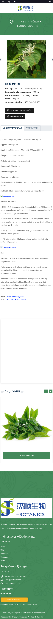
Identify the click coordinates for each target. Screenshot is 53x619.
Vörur (35, 22)
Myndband (4, 554)
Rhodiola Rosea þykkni (16, 299)
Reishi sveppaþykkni (15, 296)
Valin (2, 550)
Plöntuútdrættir (27, 26)
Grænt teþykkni (26, 455)
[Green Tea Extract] (26, 423)
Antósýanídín (5, 613)
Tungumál (4, 557)
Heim (23, 22)
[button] (50, 391)
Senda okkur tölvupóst (21, 110)
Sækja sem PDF (16, 116)
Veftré (3, 561)
